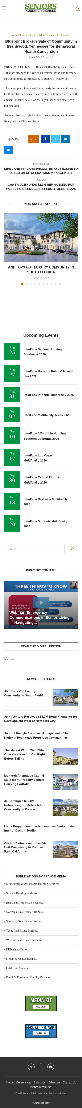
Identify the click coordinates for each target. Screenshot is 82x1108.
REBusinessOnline (17, 949)
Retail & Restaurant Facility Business (28, 977)
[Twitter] (31, 1067)
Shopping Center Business (21, 958)
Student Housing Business (21, 893)
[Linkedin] (41, 1067)
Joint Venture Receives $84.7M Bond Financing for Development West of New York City (40, 718)
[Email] (50, 1067)
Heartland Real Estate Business (24, 902)
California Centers (17, 968)
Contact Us (69, 1082)
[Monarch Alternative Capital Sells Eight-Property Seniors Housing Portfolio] (65, 782)
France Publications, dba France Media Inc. (45, 1093)
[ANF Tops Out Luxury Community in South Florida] (41, 237)
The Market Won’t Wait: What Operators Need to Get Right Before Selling (25, 754)
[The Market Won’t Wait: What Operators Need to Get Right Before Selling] (65, 756)
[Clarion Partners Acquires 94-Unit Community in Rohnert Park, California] (65, 849)
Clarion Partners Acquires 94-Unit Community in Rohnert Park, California (25, 847)
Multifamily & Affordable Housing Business (32, 883)
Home (9, 1082)
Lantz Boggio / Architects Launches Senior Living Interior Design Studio (40, 828)
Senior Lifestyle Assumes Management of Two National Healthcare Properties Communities (37, 735)
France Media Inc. (41, 1086)
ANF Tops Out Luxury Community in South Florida (24, 693)
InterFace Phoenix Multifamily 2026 (49, 394)
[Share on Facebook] (45, 139)
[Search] (78, 8)
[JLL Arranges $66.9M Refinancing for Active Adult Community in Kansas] (65, 807)
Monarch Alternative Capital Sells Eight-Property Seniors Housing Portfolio (24, 779)
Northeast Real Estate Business (24, 912)
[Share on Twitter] (55, 139)
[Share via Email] (8, 150)
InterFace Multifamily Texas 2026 (47, 415)
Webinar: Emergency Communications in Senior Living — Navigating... (39, 617)
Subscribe (39, 1082)
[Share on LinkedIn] (65, 139)
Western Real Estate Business (23, 940)
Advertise (54, 1082)
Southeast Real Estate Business (24, 921)
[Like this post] (34, 139)
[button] (7, 248)
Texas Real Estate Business (22, 930)
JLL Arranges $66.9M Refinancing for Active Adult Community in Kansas (24, 805)
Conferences (23, 1082)
